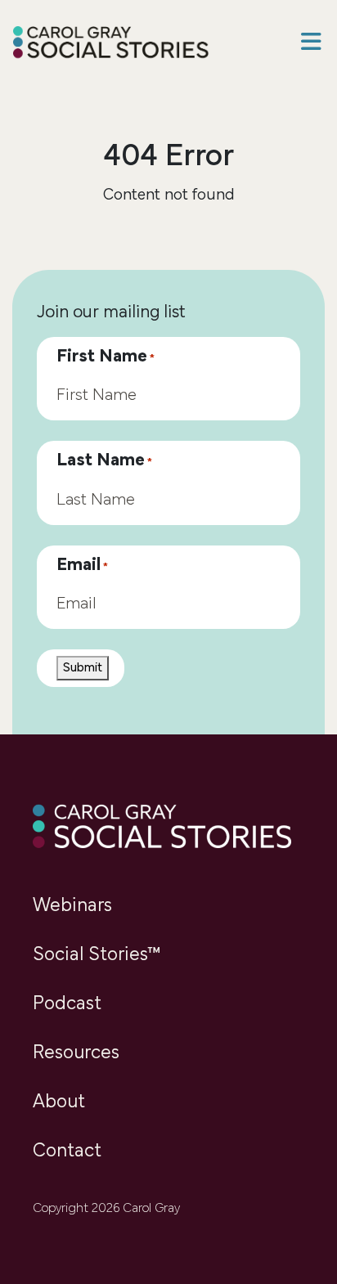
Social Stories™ (96, 955)
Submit (82, 668)
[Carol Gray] (111, 44)
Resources (76, 1053)
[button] (311, 44)
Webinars (72, 906)
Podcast (67, 1004)
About (59, 1102)
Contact (67, 1151)
